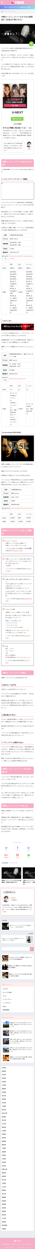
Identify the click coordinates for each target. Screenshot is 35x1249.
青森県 (4, 1071)
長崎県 (4, 1211)
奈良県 (4, 1166)
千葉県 (4, 1106)
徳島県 (4, 1190)
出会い (5, 1006)
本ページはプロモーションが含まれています (17, 7)
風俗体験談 (6, 1010)
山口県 (4, 1187)
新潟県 (4, 1116)
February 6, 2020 (17, 550)
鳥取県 (4, 1173)
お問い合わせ (6, 1244)
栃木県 (4, 1095)
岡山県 (4, 1179)
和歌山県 (4, 1169)
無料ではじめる (17, 119)
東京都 (4, 1109)
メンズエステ (7, 1003)
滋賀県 (4, 1152)
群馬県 (4, 1099)
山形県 (4, 1085)
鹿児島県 (4, 1225)
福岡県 (4, 1204)
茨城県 (4, 1092)
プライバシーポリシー (27, 1244)
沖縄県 (4, 1229)
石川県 (4, 1123)
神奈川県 (4, 1113)
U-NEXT (14, 133)
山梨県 (4, 1130)
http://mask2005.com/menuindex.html (22, 508)
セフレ (5, 996)
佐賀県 (4, 1208)
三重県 (4, 1148)
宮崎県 (4, 1222)
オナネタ (5, 989)
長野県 (4, 1134)
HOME (18, 1241)
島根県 (4, 1176)
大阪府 (4, 1158)
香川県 (4, 1194)
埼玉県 (4, 1102)
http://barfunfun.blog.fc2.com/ (17, 378)
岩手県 (4, 1074)
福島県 (4, 1088)
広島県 (4, 1183)
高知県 (4, 1201)
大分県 (4, 1218)
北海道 (4, 1067)
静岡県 (4, 1141)
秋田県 (4, 1081)
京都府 (4, 1155)
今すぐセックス (15, 1244)
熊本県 (4, 1215)
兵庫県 (4, 1162)
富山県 (4, 1120)
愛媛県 (4, 1197)
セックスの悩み (7, 992)
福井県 (4, 1127)
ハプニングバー (13, 863)
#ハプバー (27, 657)
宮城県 (4, 1078)
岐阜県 (4, 1137)
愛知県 (4, 1144)
